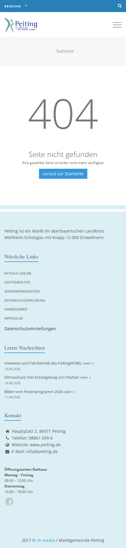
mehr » (88, 363)
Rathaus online (17, 273)
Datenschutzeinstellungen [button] (30, 328)
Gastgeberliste (17, 282)
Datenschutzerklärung (24, 300)
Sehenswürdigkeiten (22, 291)
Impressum (13, 318)
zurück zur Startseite (63, 173)
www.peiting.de (45, 444)
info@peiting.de (42, 451)
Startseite (65, 51)
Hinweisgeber (15, 309)
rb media (46, 540)
